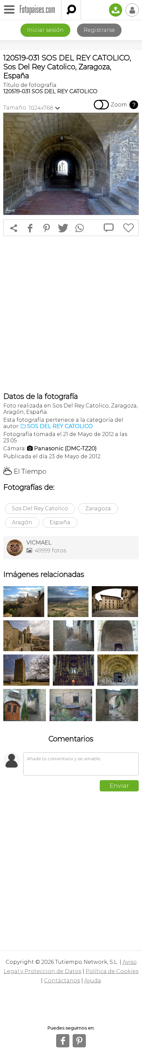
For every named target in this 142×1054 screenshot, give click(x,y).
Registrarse (99, 30)
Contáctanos (62, 980)
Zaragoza (98, 508)
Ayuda (92, 980)
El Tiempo (24, 471)
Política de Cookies (112, 971)
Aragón (22, 522)
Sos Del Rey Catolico (40, 508)
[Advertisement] (71, 314)
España (60, 522)
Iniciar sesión (45, 30)
